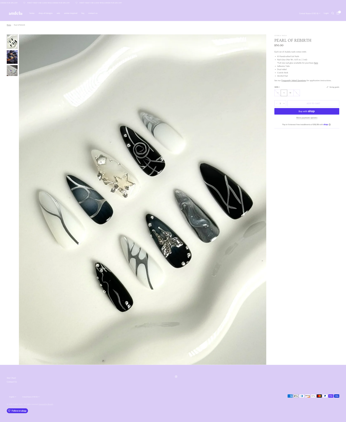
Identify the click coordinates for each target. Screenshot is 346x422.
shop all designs (46, 13)
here (316, 63)
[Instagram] (178, 377)
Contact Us (12, 382)
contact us (92, 13)
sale (58, 13)
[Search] (332, 13)
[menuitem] (31, 13)
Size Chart (11, 378)
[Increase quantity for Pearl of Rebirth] (284, 103)
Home (9, 25)
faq (82, 13)
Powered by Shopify (46, 404)
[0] (337, 13)
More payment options (306, 118)
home (31, 13)
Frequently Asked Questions (293, 80)
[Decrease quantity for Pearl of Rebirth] (277, 103)
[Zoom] (260, 40)
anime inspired (70, 13)
